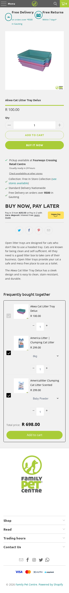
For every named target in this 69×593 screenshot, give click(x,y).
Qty (7, 117)
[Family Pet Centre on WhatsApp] (47, 560)
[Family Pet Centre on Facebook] (28, 560)
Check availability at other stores (26, 173)
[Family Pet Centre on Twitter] (41, 560)
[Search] (55, 3)
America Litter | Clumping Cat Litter (42, 340)
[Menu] (2, 3)
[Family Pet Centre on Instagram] (34, 560)
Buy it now (34, 145)
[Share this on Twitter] (19, 230)
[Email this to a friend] (49, 230)
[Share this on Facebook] (29, 230)
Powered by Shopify (51, 584)
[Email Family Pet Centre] (21, 560)
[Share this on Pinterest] (39, 230)
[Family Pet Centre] (34, 3)
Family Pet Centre (26, 584)
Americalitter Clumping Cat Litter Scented (44, 383)
